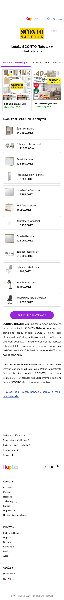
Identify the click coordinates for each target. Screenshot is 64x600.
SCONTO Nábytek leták (17, 90)
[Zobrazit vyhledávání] (48, 19)
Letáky (6, 551)
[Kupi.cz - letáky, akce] (32, 19)
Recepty (7, 542)
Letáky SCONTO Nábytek (16, 62)
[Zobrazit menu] (4, 19)
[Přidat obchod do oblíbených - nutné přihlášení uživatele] (54, 30)
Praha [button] (37, 51)
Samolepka (8, 546)
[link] (47, 90)
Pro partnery (9, 573)
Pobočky (36, 62)
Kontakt (7, 492)
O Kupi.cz (7, 487)
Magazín (7, 537)
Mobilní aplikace (11, 533)
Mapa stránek (10, 510)
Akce (47, 62)
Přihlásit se (57, 19)
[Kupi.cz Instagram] (52, 467)
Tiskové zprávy (10, 501)
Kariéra (6, 506)
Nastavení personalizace (15, 515)
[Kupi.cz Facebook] (45, 467)
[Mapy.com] (58, 467)
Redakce (7, 497)
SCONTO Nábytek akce (32, 315)
